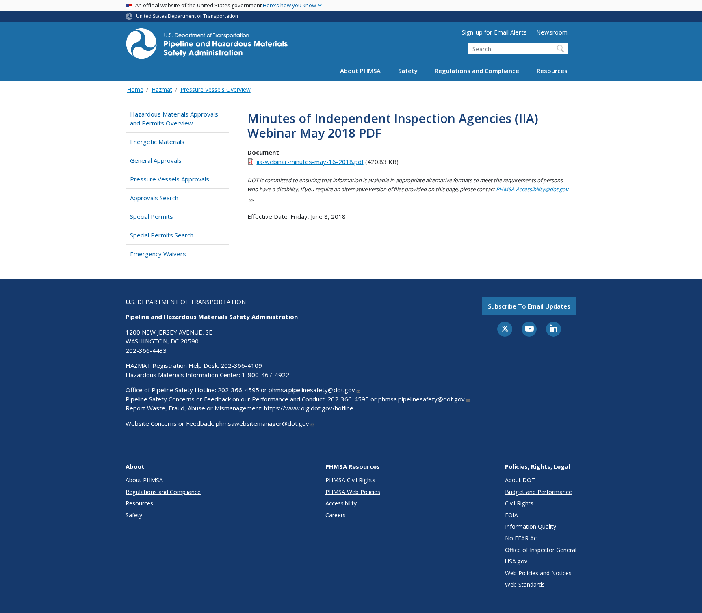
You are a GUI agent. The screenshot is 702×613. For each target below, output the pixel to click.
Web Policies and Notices (538, 573)
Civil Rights (519, 503)
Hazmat (162, 89)
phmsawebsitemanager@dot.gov (262, 423)
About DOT (520, 480)
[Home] (207, 46)
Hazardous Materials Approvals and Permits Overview (174, 118)
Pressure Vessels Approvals (169, 179)
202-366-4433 (146, 350)
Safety (408, 71)
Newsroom (552, 32)
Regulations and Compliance (477, 71)
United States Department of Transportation (187, 16)
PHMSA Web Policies (352, 492)
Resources (552, 71)
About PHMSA (360, 71)
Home (135, 89)
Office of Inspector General (540, 550)
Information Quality (530, 526)
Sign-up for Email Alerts (494, 32)
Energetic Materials (157, 142)
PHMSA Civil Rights (350, 480)
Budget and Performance (538, 492)
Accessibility (341, 503)
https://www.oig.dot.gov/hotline (308, 408)
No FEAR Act (522, 538)
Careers (335, 515)
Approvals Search (154, 198)
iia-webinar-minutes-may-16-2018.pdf (310, 162)
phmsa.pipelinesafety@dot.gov (312, 390)
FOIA (511, 515)
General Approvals (156, 160)
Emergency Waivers (158, 254)
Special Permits (151, 216)
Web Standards (525, 584)
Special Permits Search (161, 235)
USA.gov (516, 561)
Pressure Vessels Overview (215, 89)
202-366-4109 (241, 365)
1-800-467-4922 (265, 375)
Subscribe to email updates (529, 306)
